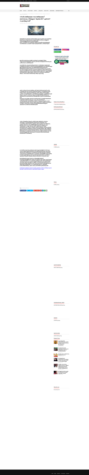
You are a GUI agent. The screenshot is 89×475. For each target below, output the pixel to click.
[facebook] (67, 1)
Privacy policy (63, 473)
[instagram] (68, 1)
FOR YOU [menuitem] (24, 10)
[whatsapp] (57, 52)
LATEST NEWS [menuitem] (30, 10)
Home (52, 473)
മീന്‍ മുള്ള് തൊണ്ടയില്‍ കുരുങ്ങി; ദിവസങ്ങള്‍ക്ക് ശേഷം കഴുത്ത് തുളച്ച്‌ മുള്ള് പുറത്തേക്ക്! (63, 372)
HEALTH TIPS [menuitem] (46, 10)
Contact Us (58, 473)
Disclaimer (67, 473)
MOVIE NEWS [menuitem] (52, 10)
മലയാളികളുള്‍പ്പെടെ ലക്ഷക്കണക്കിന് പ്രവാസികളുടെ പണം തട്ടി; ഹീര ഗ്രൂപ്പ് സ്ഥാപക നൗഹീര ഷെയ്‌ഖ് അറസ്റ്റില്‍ (63, 360)
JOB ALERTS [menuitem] (40, 10)
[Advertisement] (50, 5)
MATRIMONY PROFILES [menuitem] (59, 10)
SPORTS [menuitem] (35, 10)
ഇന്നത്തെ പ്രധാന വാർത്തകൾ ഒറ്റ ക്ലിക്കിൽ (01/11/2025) (63, 354)
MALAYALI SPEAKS (23, 23)
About (55, 473)
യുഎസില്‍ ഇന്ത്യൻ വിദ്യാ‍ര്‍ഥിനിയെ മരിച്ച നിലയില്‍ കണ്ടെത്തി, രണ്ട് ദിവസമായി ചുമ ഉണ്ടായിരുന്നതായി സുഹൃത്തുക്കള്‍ (63, 343)
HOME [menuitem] (21, 10)
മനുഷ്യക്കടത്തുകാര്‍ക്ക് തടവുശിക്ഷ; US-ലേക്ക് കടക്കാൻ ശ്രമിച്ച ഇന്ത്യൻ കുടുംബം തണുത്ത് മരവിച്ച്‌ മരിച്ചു (63, 349)
